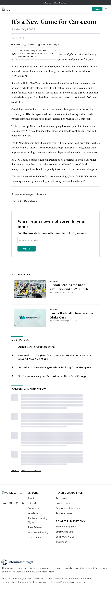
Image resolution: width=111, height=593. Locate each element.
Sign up (97, 9)
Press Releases (35, 527)
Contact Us (33, 508)
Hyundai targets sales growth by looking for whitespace (54, 367)
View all (15, 470)
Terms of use (24, 582)
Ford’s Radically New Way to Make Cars (71, 315)
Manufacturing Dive (66, 526)
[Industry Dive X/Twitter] (17, 503)
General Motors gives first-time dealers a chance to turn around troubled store (55, 357)
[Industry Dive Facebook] (11, 503)
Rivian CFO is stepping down (36, 346)
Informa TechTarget (52, 568)
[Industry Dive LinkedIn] (4, 503)
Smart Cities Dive (64, 531)
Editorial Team (35, 503)
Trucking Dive (63, 541)
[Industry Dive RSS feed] (23, 503)
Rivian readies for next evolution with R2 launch (69, 287)
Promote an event (65, 513)
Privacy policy (9, 582)
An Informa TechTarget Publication (56, 3)
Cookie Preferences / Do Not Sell (69, 582)
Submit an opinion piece (68, 508)
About (31, 498)
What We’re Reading (38, 532)
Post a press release (31, 470)
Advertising (61, 498)
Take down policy (41, 582)
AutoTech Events (36, 537)
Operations (30, 200)
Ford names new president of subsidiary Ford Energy (52, 376)
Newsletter (33, 513)
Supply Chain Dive (65, 536)
